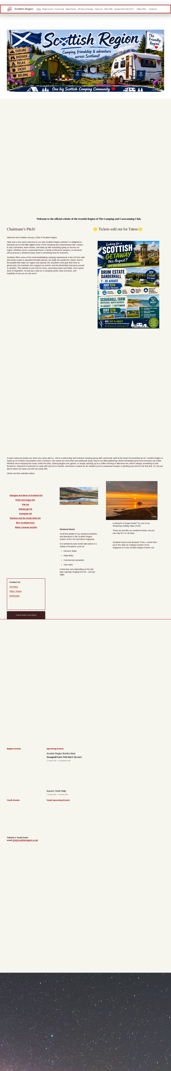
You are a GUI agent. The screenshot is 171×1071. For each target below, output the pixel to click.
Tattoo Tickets (15, 591)
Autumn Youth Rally (56, 791)
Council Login (59, 9)
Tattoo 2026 (108, 9)
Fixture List (99, 9)
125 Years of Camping (85, 9)
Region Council (47, 9)
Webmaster (14, 596)
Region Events (71, 9)
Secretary (13, 587)
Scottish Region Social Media (26, 615)
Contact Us (153, 9)
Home (39, 9)
